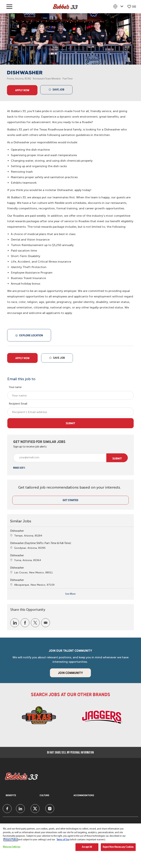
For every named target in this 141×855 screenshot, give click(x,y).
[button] (22, 90)
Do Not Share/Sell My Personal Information (70, 752)
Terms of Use (63, 839)
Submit (70, 423)
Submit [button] (117, 458)
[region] (70, 839)
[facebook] (7, 808)
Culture (44, 795)
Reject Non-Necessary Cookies (118, 847)
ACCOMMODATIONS (83, 795)
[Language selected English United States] (119, 6)
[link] (19, 467)
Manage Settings (11, 847)
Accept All (87, 847)
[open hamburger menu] (9, 6)
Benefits (11, 795)
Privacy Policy (10, 839)
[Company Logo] (65, 6)
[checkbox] (56, 89)
